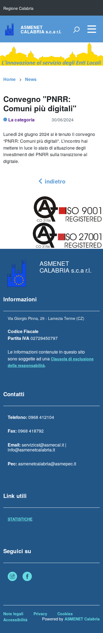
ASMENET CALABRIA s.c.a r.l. (41, 29)
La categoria (21, 119)
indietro (54, 181)
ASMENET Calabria (82, 619)
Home (9, 79)
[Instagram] (12, 577)
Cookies (65, 613)
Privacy (40, 613)
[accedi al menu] (91, 29)
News (31, 79)
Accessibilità (15, 619)
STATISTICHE (20, 519)
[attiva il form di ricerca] (76, 29)
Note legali (13, 613)
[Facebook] (27, 577)
